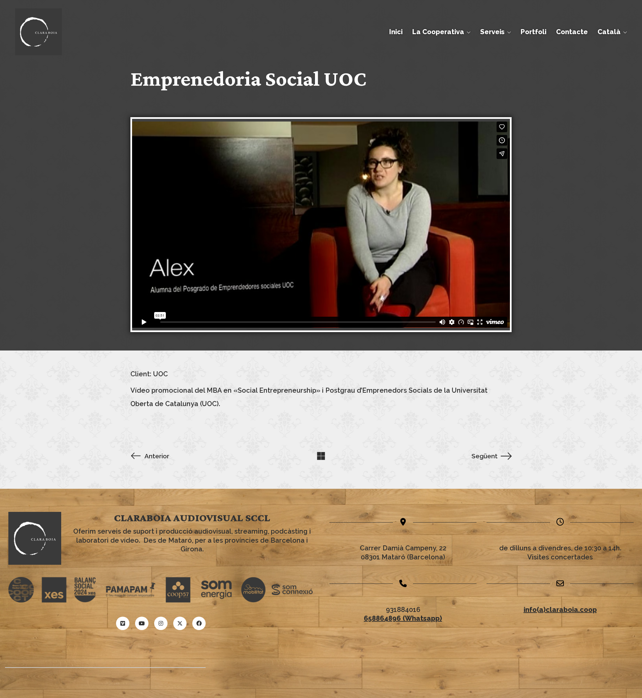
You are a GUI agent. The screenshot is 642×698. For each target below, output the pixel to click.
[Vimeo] (122, 623)
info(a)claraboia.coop (560, 610)
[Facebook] (199, 623)
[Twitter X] (180, 623)
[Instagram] (161, 623)
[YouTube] (141, 623)
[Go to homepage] (38, 31)
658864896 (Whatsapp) (403, 618)
